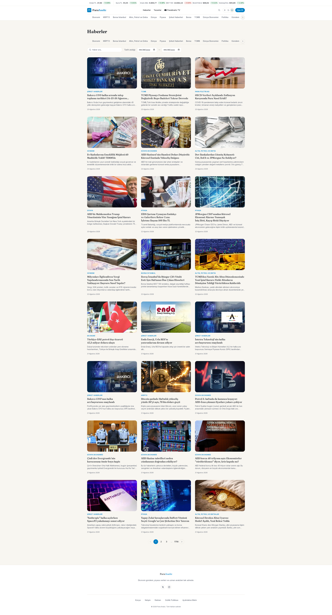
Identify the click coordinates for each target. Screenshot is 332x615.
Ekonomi (96, 17)
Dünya (154, 17)
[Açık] (225, 10)
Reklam (158, 600)
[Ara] (219, 10)
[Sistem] (232, 10)
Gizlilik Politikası (171, 600)
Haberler (147, 10)
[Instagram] (169, 587)
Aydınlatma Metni (189, 600)
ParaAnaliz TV (173, 10)
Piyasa (163, 17)
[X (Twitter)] (163, 587)
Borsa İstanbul (119, 17)
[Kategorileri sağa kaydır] (243, 17)
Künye (138, 600)
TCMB (197, 17)
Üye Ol (240, 10)
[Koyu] (228, 10)
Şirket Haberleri (176, 17)
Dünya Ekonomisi (211, 17)
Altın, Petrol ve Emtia (138, 17)
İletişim (148, 600)
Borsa (188, 17)
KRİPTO (106, 17)
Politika (225, 17)
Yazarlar (157, 10)
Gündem (235, 17)
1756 (176, 542)
